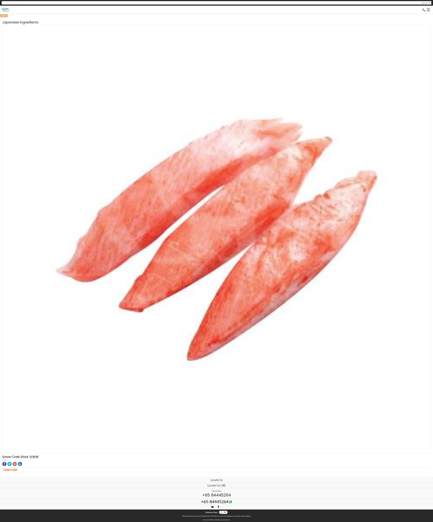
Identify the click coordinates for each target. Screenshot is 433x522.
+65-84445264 (215, 501)
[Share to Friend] (6, 470)
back (4, 16)
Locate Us (216, 480)
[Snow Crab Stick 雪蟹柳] (216, 453)
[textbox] (215, 3)
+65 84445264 (216, 495)
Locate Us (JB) (216, 485)
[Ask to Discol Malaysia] (14, 470)
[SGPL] (6, 11)
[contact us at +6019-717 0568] (230, 502)
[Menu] (428, 10)
